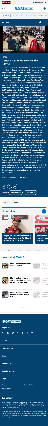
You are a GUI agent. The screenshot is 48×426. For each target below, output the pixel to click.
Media (4, 341)
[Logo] (24, 8)
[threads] (27, 333)
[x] (18, 333)
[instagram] (8, 333)
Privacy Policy (6, 389)
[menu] (3, 8)
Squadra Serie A (8, 371)
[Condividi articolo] (4, 186)
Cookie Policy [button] (28, 385)
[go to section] (44, 211)
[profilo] (44, 8)
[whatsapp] (13, 333)
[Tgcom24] (6, 2)
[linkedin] (22, 333)
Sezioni (4, 356)
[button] (24, 8)
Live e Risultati (7, 348)
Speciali (5, 363)
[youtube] (32, 333)
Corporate (5, 385)
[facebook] (3, 333)
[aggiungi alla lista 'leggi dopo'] (9, 186)
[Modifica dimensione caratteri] (15, 186)
